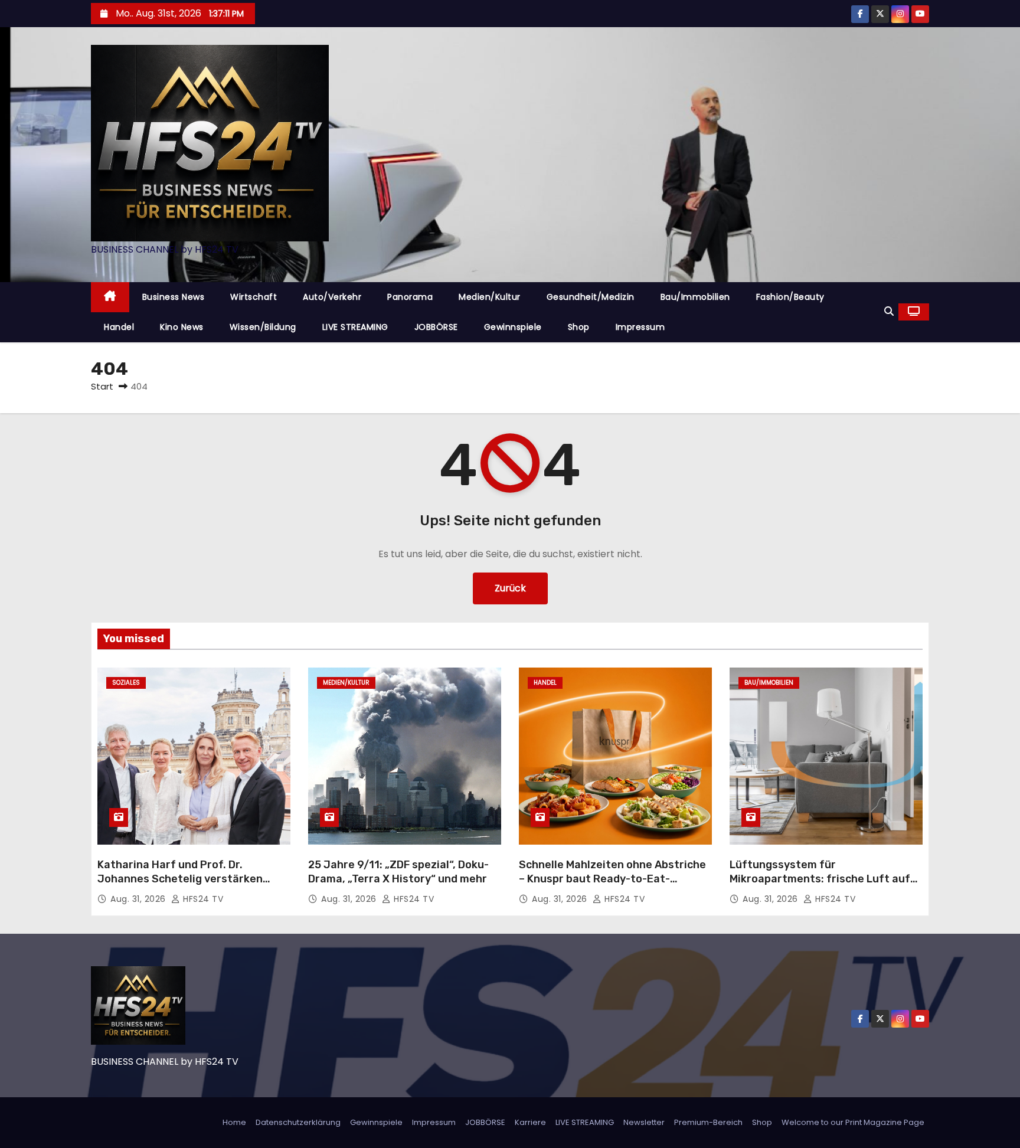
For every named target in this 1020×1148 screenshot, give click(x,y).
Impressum (640, 327)
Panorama (410, 297)
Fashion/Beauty (790, 297)
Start (102, 386)
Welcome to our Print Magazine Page (853, 1122)
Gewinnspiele (513, 327)
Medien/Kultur (490, 297)
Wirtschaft (253, 297)
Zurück (510, 588)
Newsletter (644, 1122)
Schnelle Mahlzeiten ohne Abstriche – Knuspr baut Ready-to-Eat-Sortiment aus (612, 879)
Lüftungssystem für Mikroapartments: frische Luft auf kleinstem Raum (820, 879)
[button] (889, 311)
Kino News (182, 327)
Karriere (530, 1122)
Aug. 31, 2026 (139, 899)
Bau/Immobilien (695, 297)
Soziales (126, 682)
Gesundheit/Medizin (591, 297)
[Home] (110, 297)
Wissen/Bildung (263, 327)
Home (234, 1122)
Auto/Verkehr (332, 297)
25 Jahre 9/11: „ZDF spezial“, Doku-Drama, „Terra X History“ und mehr (398, 871)
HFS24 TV (202, 899)
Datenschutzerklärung (298, 1122)
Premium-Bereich (708, 1122)
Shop (579, 327)
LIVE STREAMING (355, 327)
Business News (173, 297)
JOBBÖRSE (436, 327)
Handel (119, 327)
